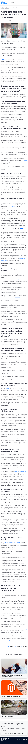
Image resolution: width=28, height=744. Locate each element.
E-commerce (7, 7)
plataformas (4, 59)
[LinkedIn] (24, 739)
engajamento (13, 206)
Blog (2, 7)
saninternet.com (9, 742)
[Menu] (25, 3)
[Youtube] (26, 739)
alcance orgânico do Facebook (12, 542)
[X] (22, 739)
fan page (23, 191)
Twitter (18, 646)
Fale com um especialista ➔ (14, 733)
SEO (21, 229)
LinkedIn (25, 646)
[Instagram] (20, 739)
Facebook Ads (15, 280)
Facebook (12, 646)
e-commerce (18, 97)
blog (25, 629)
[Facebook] (17, 739)
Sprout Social (15, 310)
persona (7, 388)
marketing (17, 297)
